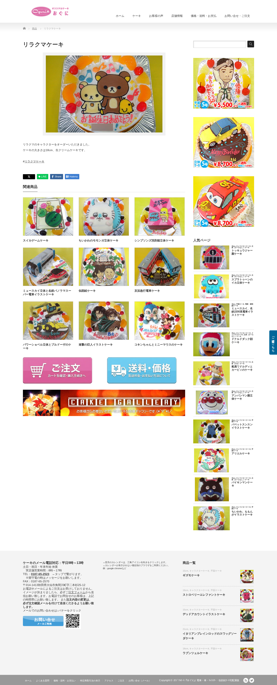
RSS (245, 680)
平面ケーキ (216, 571)
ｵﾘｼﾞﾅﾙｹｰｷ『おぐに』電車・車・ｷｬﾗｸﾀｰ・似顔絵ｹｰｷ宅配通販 (206, 680)
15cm (185, 571)
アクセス (108, 680)
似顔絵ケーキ (87, 290)
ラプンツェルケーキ (195, 653)
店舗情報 (177, 15)
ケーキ (136, 15)
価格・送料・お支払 (203, 15)
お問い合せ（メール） (140, 680)
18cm (185, 590)
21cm (185, 629)
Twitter (251, 680)
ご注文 (121, 680)
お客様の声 (156, 15)
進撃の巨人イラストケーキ (96, 344)
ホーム (120, 15)
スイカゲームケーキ (35, 240)
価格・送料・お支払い (65, 680)
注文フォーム (76, 592)
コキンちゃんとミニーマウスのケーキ (158, 344)
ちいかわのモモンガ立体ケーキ (98, 240)
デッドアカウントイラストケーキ (204, 614)
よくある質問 (42, 680)
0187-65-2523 (40, 574)
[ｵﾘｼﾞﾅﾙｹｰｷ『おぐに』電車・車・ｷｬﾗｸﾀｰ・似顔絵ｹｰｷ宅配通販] (50, 11)
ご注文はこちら (273, 342)
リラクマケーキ (34, 161)
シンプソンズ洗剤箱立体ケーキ (154, 240)
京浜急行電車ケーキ (147, 290)
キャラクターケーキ (199, 571)
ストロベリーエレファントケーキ (204, 594)
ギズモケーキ (191, 575)
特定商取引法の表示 (90, 680)
